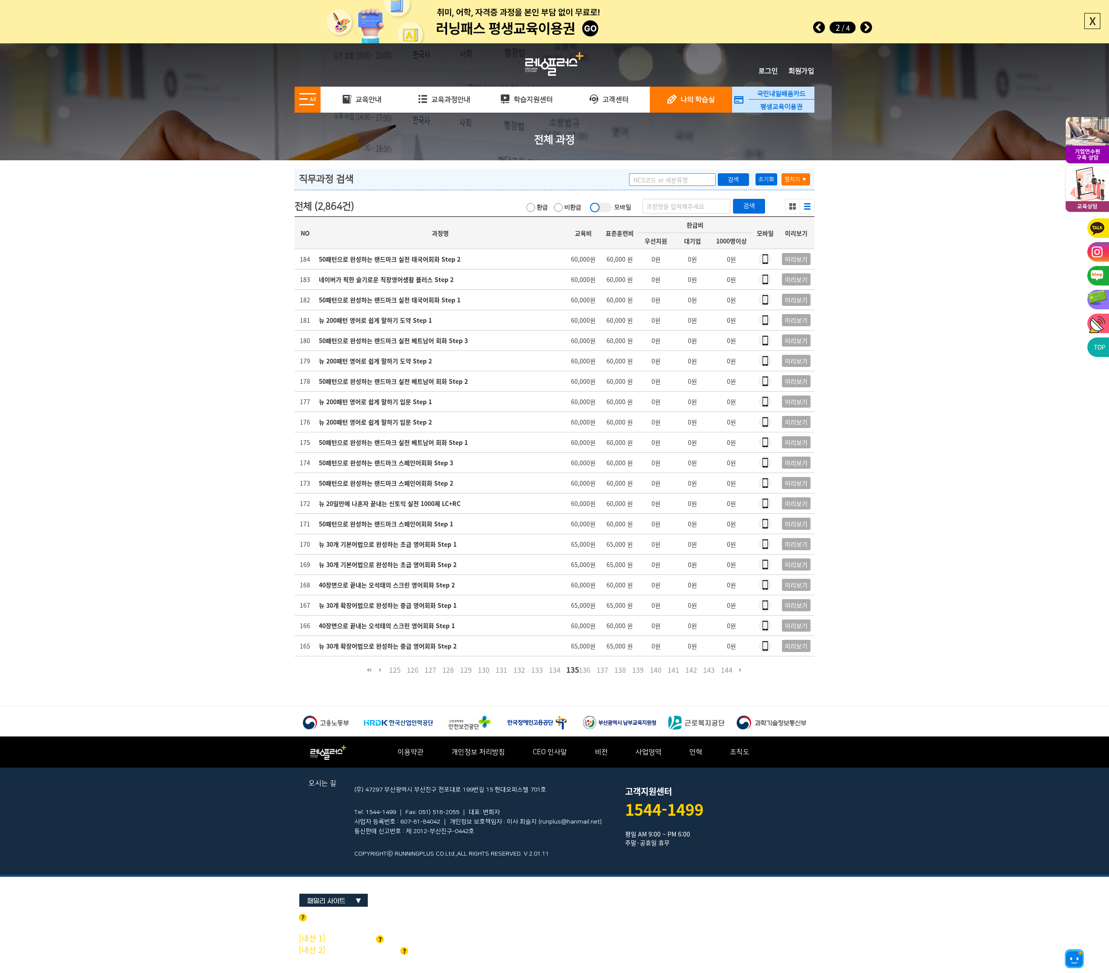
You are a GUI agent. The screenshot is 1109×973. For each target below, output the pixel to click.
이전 (379, 674)
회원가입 (801, 71)
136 (584, 670)
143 (709, 670)
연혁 (695, 752)
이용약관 (411, 752)
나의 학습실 (697, 100)
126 (412, 670)
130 (484, 670)
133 (537, 670)
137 (602, 670)
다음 (740, 674)
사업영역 (649, 752)
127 (430, 670)
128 (448, 670)
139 (638, 670)
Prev (819, 27)
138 (620, 670)
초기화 (766, 179)
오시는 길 (322, 783)
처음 (369, 674)
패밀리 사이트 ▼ (334, 901)
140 (656, 670)
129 (466, 670)
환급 (541, 207)
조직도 (739, 752)
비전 (601, 752)
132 (519, 670)
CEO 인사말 (550, 752)
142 (691, 670)
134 (555, 670)
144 (727, 670)
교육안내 (368, 100)
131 (501, 670)
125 (395, 670)
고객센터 (615, 100)
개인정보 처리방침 (478, 752)
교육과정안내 (450, 100)
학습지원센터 (532, 100)
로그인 (768, 71)
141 (673, 670)
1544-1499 (664, 809)
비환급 (572, 207)
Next (866, 27)
